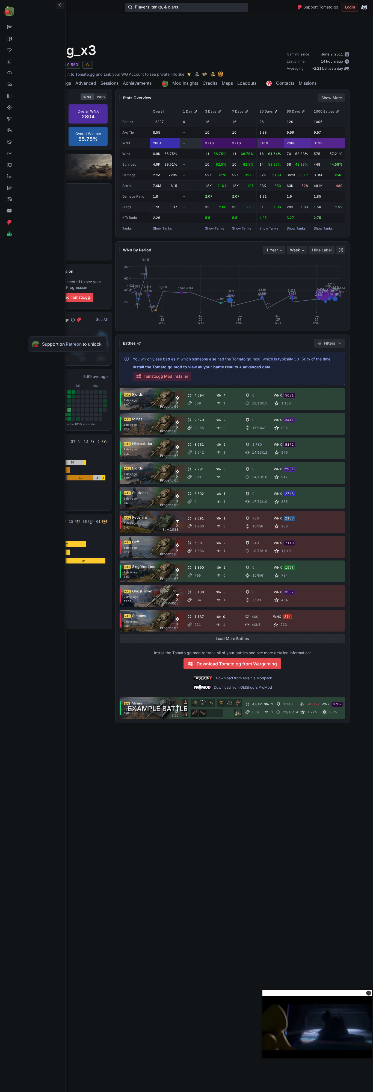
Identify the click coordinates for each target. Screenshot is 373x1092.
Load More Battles (232, 638)
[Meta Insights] (33, 153)
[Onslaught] (33, 50)
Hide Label (322, 250)
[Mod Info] (33, 233)
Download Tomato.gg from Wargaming (237, 664)
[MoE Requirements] (33, 107)
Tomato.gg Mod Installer (166, 376)
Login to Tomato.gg (77, 74)
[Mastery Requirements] (33, 118)
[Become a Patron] (33, 222)
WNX (87, 97)
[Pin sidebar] (60, 5)
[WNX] (33, 38)
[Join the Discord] (364, 7)
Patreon (74, 344)
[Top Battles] (33, 130)
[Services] (33, 27)
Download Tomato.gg (70, 297)
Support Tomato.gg (320, 7)
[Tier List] (33, 187)
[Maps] (33, 164)
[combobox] (274, 250)
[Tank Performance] (33, 72)
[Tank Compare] (33, 95)
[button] (368, 993)
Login (350, 7)
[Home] (33, 10)
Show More (331, 97)
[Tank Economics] (33, 84)
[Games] (33, 199)
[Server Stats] (33, 141)
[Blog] (33, 210)
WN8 (101, 97)
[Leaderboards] (33, 176)
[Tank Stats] (33, 61)
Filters (329, 343)
